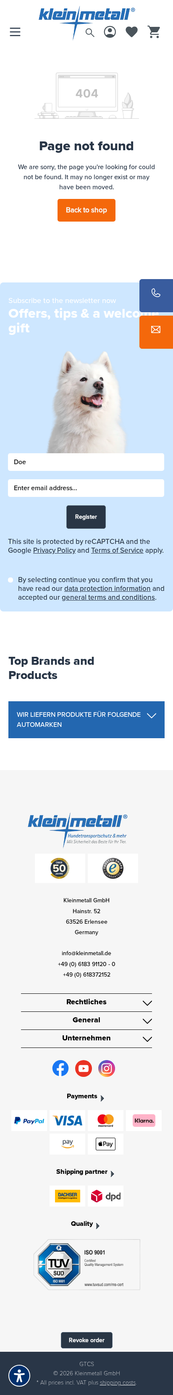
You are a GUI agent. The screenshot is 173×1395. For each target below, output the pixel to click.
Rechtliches (86, 1001)
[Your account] (110, 32)
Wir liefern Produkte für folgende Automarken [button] (79, 720)
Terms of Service (117, 550)
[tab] (86, 719)
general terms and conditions (108, 597)
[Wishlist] (132, 32)
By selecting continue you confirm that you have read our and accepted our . (91, 588)
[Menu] (17, 32)
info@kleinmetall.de (86, 953)
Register (86, 516)
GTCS (86, 1364)
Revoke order (87, 1340)
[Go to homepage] (86, 13)
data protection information (107, 588)
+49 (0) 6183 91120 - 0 (86, 964)
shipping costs (118, 1382)
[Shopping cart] (154, 32)
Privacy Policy (54, 550)
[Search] (90, 30)
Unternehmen (86, 1037)
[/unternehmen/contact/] (156, 332)
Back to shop (86, 210)
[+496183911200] (156, 295)
